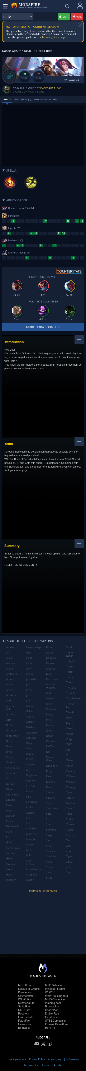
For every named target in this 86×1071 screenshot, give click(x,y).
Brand (9, 741)
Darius (10, 784)
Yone (69, 813)
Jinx (28, 700)
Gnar (9, 858)
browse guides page (54, 37)
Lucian (30, 812)
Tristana (71, 688)
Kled (28, 770)
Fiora (9, 832)
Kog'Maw (31, 775)
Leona (29, 791)
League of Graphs (29, 988)
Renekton (51, 766)
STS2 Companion (55, 1020)
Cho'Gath (11, 773)
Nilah (49, 674)
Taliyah (70, 661)
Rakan (49, 735)
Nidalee (50, 668)
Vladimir (71, 771)
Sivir (48, 846)
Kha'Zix (30, 759)
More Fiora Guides (45, 99)
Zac (68, 840)
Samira (50, 792)
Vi (67, 755)
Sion (48, 840)
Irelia (29, 663)
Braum (10, 746)
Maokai (30, 839)
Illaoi (29, 658)
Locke (29, 807)
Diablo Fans (52, 1013)
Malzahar (31, 834)
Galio (9, 842)
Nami (49, 647)
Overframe (51, 1017)
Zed (68, 846)
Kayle (29, 743)
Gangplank (12, 848)
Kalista (30, 716)
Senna (49, 803)
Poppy (49, 714)
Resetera (23, 1013)
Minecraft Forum (55, 988)
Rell (48, 752)
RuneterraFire (26, 1003)
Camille (10, 762)
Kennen (30, 754)
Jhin (28, 695)
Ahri (8, 652)
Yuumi (69, 829)
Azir (8, 719)
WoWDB (50, 992)
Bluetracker (52, 1006)
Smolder (51, 856)
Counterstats (26, 995)
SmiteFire (24, 1006)
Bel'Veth (11, 730)
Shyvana (51, 829)
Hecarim (11, 880)
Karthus (30, 727)
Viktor (69, 766)
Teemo (70, 677)
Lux (28, 823)
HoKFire (50, 1027)
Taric (69, 671)
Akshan (10, 663)
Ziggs (69, 856)
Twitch (70, 712)
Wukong (71, 787)
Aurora (10, 714)
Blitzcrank (12, 735)
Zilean (69, 862)
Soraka (50, 867)
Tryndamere (73, 698)
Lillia (29, 796)
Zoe (68, 867)
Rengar (50, 771)
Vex (68, 749)
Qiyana (50, 725)
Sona (49, 862)
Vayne (69, 733)
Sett (48, 813)
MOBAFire (24, 985)
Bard (9, 725)
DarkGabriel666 (50, 88)
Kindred (30, 764)
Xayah (69, 792)
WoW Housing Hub (56, 995)
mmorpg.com (53, 1003)
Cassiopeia (12, 768)
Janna (29, 674)
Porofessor (24, 992)
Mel (28, 850)
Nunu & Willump (51, 686)
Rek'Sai (50, 746)
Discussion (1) (22, 99)
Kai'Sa (29, 711)
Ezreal (10, 821)
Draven (10, 799)
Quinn (49, 730)
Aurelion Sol (11, 707)
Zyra (68, 872)
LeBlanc (30, 780)
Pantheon (51, 709)
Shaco (49, 819)
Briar (9, 752)
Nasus (49, 652)
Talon (69, 666)
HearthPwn (51, 1010)
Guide (7, 99)
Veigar (70, 739)
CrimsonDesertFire (56, 1024)
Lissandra (32, 802)
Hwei (29, 652)
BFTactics (24, 1027)
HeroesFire (24, 1024)
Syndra (70, 647)
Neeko (50, 663)
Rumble (50, 782)
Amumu (10, 679)
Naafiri (30, 880)
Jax (28, 684)
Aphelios (11, 695)
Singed (50, 835)
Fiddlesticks (13, 826)
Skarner (50, 851)
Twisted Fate (70, 705)
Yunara (70, 824)
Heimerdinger (34, 647)
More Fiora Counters (43, 327)
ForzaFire (24, 1020)
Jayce (29, 690)
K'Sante (30, 706)
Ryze (49, 787)
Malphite (31, 828)
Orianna (51, 698)
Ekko (9, 805)
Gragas (10, 864)
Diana (9, 789)
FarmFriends (25, 1017)
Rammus (51, 741)
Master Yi (31, 844)
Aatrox (10, 647)
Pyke (49, 719)
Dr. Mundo (12, 794)
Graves (10, 869)
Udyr (69, 717)
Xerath (70, 797)
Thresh (70, 682)
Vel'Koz (70, 744)
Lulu (28, 818)
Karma (30, 722)
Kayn (29, 748)
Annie (9, 690)
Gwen (9, 874)
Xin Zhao (71, 803)
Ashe (9, 700)
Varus (69, 728)
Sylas (49, 877)
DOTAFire (24, 1010)
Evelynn (10, 816)
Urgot (69, 723)
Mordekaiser (33, 869)
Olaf (48, 693)
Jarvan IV (31, 679)
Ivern (29, 668)
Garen (10, 853)
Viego (69, 760)
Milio (29, 855)
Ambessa (11, 674)
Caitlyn (10, 757)
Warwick (71, 782)
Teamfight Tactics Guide (43, 890)
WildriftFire (24, 999)
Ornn (49, 704)
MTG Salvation (54, 985)
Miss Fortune (30, 862)
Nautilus (51, 658)
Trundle (70, 693)
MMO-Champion (55, 999)
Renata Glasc (50, 758)
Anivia (9, 684)
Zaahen (70, 835)
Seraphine (52, 808)
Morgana (31, 874)
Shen (49, 824)
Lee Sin (30, 786)
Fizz (8, 837)
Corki (9, 778)
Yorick (69, 819)
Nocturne (51, 679)
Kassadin (31, 732)
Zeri (68, 851)
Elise (9, 810)
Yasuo (69, 808)
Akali (9, 658)
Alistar (10, 668)
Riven (49, 776)
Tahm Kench (69, 654)
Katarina (31, 738)
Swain (49, 872)
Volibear (71, 776)
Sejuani (50, 797)
